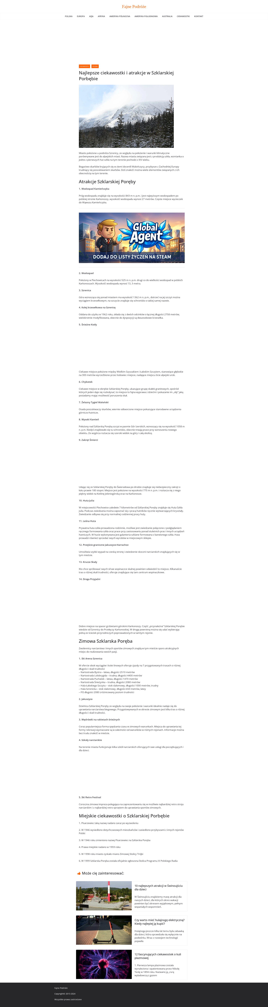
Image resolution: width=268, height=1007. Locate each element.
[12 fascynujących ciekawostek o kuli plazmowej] (104, 951)
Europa (81, 16)
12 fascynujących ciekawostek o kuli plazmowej (158, 956)
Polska (68, 16)
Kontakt (198, 16)
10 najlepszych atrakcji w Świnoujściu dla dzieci (159, 887)
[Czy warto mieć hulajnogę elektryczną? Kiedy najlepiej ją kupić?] (104, 917)
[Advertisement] (134, 40)
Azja (91, 16)
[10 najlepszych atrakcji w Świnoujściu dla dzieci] (104, 882)
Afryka (101, 16)
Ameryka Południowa (146, 16)
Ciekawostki (183, 16)
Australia (167, 16)
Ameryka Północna (119, 16)
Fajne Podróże (134, 6)
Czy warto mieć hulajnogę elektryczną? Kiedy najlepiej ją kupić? (160, 921)
